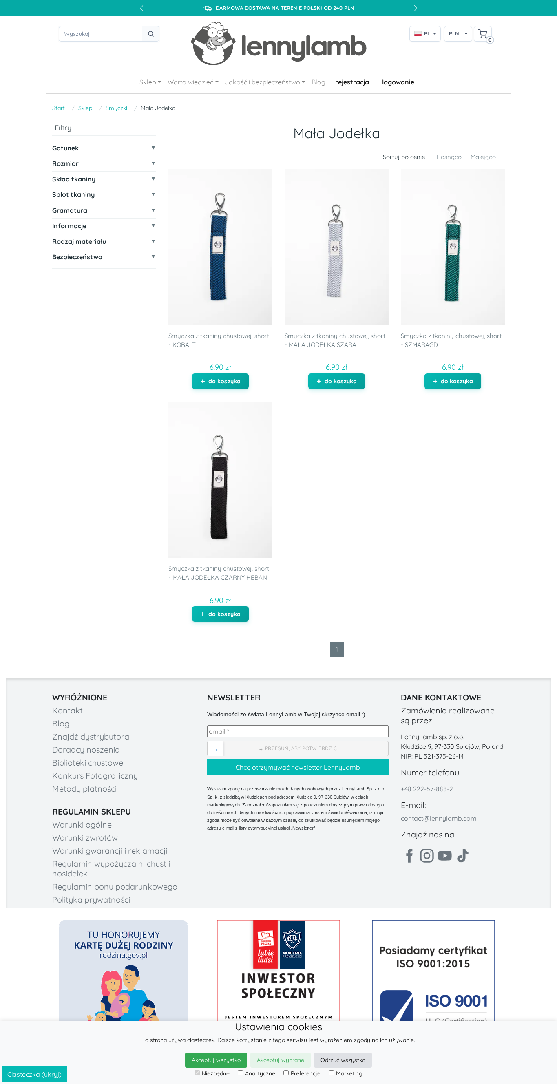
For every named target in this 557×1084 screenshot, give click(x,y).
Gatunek (65, 148)
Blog (318, 82)
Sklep (147, 82)
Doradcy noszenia (86, 749)
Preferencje (305, 1073)
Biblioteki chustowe (87, 762)
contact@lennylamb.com (439, 818)
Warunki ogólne (82, 824)
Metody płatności (84, 789)
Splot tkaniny (73, 195)
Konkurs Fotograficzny (95, 776)
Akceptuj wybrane (280, 1060)
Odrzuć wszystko (342, 1060)
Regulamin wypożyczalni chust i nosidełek (111, 869)
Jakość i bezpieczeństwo (262, 82)
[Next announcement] (415, 8)
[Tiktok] (463, 856)
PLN (454, 33)
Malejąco (483, 157)
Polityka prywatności (91, 899)
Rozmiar (65, 164)
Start (58, 108)
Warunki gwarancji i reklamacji (109, 851)
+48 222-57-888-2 (427, 789)
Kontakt (67, 710)
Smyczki (116, 108)
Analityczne (260, 1073)
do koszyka (224, 381)
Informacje (69, 226)
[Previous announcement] (141, 8)
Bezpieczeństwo (77, 257)
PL (427, 33)
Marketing (349, 1073)
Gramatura (69, 210)
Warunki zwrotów (85, 837)
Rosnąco (449, 157)
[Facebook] (409, 856)
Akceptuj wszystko (216, 1060)
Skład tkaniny (73, 179)
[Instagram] (427, 856)
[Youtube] (445, 856)
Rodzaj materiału (79, 242)
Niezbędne (216, 1073)
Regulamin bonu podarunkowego (114, 886)
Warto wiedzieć (190, 82)
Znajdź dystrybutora (90, 736)
